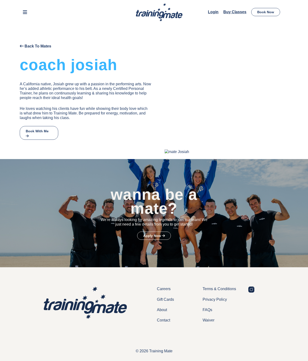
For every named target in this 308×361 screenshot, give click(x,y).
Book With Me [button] (37, 131)
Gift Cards (165, 299)
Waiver (208, 320)
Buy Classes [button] (234, 12)
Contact (163, 320)
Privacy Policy (215, 299)
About (162, 310)
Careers (164, 289)
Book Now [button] (265, 12)
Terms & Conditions (219, 289)
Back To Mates (37, 46)
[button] (25, 12)
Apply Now (152, 236)
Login (213, 12)
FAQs (207, 310)
